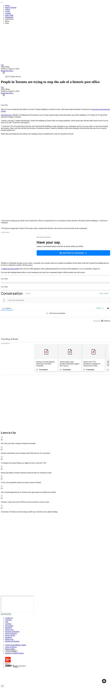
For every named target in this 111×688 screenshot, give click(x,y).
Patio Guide (9, 15)
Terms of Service (11, 633)
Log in (101, 293)
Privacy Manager (11, 651)
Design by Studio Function (14, 653)
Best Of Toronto (10, 7)
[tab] (7, 308)
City (2, 65)
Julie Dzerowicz (6, 115)
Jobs (6, 622)
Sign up (106, 293)
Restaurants (9, 17)
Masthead (8, 628)
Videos (7, 9)
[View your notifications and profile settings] (108, 308)
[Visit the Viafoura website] (105, 330)
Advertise (8, 620)
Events (7, 11)
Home (7, 5)
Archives (8, 624)
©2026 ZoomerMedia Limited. (15, 645)
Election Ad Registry (12, 631)
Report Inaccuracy (7, 71)
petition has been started (10, 269)
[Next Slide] (108, 360)
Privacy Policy (10, 635)
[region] (55, 312)
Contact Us (9, 618)
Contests (8, 13)
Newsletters (9, 626)
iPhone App (9, 629)
